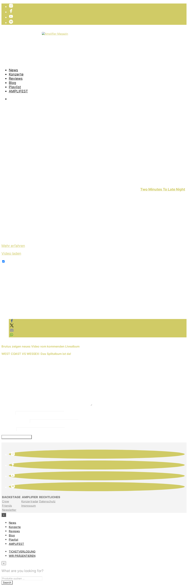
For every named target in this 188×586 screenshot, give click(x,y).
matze (10, 182)
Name (8, 412)
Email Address (15, 420)
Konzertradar (29, 501)
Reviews (16, 78)
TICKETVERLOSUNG (25, 34)
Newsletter (9, 510)
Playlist (15, 87)
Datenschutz (47, 501)
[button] (12, 321)
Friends (7, 505)
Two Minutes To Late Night (162, 189)
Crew (5, 501)
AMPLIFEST (18, 91)
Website (8, 428)
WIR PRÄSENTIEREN (25, 38)
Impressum (28, 505)
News (13, 70)
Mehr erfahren (13, 246)
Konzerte (16, 74)
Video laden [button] (11, 253)
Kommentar (12, 404)
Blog (12, 83)
